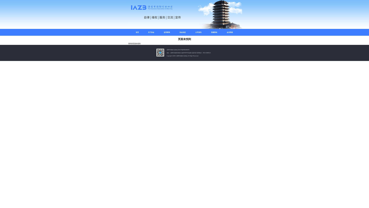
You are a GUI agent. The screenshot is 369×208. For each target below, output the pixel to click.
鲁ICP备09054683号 (183, 49)
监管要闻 (167, 32)
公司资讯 (198, 32)
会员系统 (230, 32)
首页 (137, 32)
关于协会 (151, 32)
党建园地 (214, 32)
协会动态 (183, 32)
